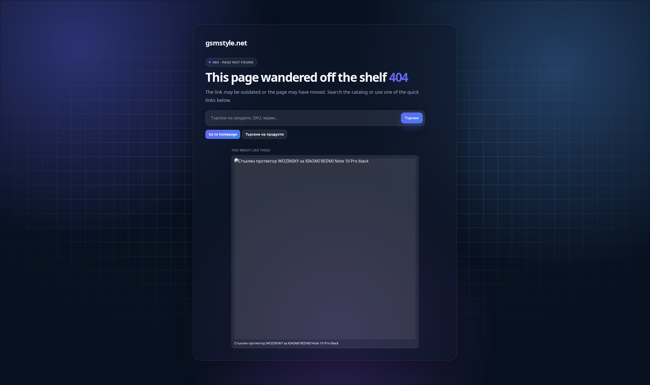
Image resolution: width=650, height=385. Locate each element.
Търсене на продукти (265, 134)
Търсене (412, 118)
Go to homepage (223, 134)
